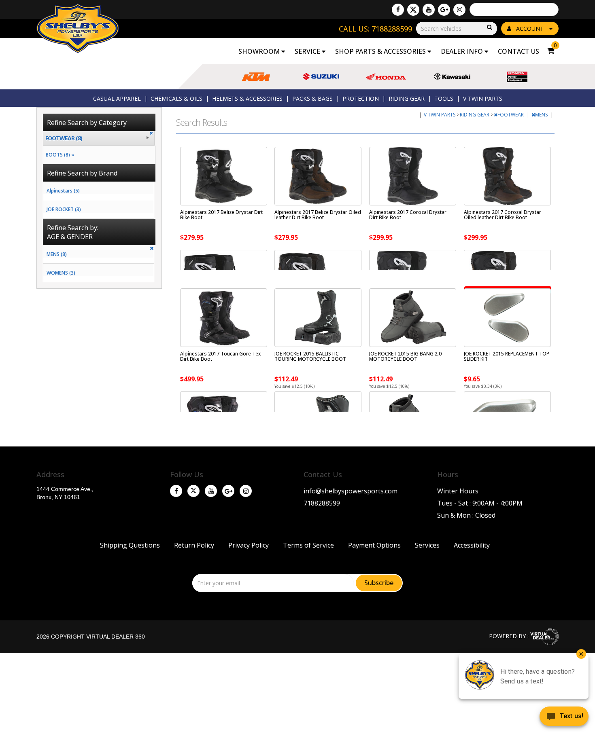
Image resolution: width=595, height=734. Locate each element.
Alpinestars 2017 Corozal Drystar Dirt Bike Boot (407, 215)
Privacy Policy (248, 545)
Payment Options (374, 545)
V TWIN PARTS (482, 98)
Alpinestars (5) (63, 190)
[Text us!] (564, 718)
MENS (542, 114)
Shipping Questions (130, 545)
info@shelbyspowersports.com (350, 491)
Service (308, 51)
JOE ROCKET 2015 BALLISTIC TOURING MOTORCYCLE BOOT (310, 356)
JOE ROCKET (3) (64, 209)
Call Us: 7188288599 (375, 29)
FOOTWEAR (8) (63, 138)
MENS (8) (57, 254)
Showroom (259, 51)
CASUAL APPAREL (117, 98)
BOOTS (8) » (58, 154)
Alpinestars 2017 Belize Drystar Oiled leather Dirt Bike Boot (317, 215)
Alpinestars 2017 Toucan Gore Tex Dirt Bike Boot (220, 356)
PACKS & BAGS (312, 98)
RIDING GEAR (407, 98)
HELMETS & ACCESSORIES (247, 98)
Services (427, 545)
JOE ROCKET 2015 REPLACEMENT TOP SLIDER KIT (506, 356)
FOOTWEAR (511, 114)
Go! (489, 27)
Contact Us (518, 51)
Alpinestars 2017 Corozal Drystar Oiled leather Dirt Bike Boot (502, 215)
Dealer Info (462, 51)
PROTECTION (360, 98)
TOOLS (443, 98)
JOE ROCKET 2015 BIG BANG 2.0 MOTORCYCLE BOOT (405, 356)
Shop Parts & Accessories (381, 51)
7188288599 (322, 503)
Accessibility (472, 545)
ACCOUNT (529, 28)
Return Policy (194, 545)
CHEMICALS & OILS (176, 98)
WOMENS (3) (61, 272)
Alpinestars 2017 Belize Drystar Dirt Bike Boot (221, 215)
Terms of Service (308, 545)
